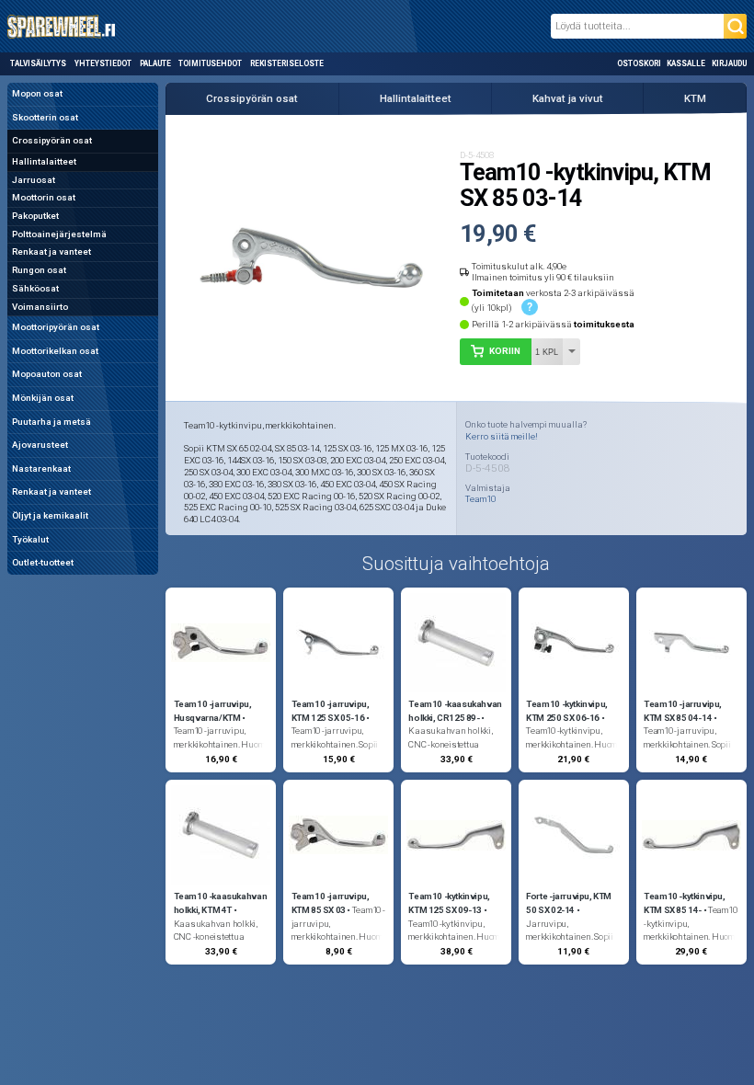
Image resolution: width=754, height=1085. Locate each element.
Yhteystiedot (102, 63)
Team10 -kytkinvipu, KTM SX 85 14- (684, 903)
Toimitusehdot (210, 63)
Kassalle (686, 63)
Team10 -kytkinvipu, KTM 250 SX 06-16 (567, 711)
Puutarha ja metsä (51, 422)
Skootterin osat (45, 117)
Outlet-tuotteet (43, 562)
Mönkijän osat (43, 398)
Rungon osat (39, 270)
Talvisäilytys (38, 63)
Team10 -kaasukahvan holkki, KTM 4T (221, 903)
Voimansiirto (40, 307)
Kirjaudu (729, 63)
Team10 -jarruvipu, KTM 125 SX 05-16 (330, 711)
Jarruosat (33, 180)
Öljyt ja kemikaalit (50, 515)
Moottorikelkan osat (55, 351)
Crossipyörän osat (52, 140)
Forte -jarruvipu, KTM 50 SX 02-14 (568, 903)
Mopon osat (37, 93)
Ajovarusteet (40, 445)
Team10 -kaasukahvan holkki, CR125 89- (455, 711)
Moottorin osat (43, 197)
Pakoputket (35, 216)
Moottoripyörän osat (55, 327)
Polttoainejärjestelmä (59, 234)
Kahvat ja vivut (567, 98)
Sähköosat (35, 288)
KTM (695, 98)
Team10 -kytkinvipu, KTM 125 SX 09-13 (449, 903)
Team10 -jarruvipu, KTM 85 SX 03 (330, 903)
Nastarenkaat (41, 468)
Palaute (155, 63)
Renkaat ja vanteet (51, 251)
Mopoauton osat (47, 374)
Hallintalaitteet (44, 161)
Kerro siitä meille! (501, 436)
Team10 (480, 499)
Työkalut (30, 539)
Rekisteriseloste (286, 63)
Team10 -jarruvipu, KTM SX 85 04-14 (683, 711)
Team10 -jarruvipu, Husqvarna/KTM (213, 711)
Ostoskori (639, 63)
